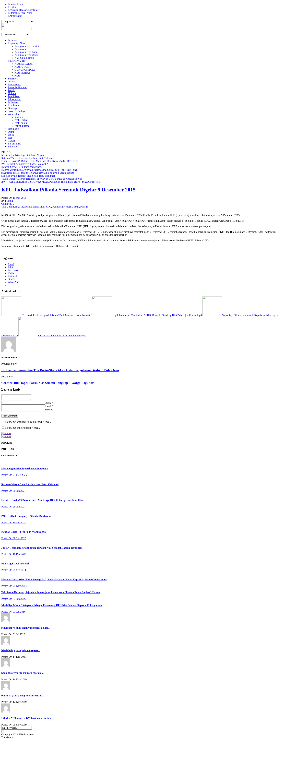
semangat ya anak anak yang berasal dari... (25, 627)
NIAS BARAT (22, 72)
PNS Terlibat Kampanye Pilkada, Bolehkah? (24, 164)
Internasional (14, 84)
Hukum (12, 93)
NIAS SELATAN (23, 63)
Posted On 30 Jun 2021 (13, 490)
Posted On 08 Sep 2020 (13, 538)
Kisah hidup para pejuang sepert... (20, 650)
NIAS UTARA (22, 66)
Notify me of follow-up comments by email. (28, 421)
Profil (11, 134)
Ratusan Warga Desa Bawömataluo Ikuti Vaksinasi (27, 158)
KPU (48, 206)
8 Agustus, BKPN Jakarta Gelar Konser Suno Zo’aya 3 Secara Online (37, 172)
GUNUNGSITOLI (24, 69)
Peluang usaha (21, 125)
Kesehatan (13, 105)
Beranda (12, 40)
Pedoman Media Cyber (20, 12)
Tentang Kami (15, 4)
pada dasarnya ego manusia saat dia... (22, 672)
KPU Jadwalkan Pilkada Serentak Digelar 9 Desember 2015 (68, 190)
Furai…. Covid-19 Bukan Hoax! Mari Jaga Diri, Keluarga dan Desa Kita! (39, 161)
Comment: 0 (7, 203)
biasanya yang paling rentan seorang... (22, 695)
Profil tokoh (20, 122)
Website (49, 409)
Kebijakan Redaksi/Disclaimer (23, 10)
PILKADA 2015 (16, 60)
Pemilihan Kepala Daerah (65, 206)
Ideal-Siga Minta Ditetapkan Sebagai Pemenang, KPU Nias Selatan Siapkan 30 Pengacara (51, 605)
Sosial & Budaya (16, 111)
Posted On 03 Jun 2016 (13, 598)
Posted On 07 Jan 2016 (13, 611)
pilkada (84, 206)
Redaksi (12, 7)
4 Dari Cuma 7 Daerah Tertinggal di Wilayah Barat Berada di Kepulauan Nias (41, 178)
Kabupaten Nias (22, 49)
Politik (11, 90)
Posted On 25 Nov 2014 (14, 585)
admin (9, 200)
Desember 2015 (15, 206)
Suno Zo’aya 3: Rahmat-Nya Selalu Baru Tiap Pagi (28, 175)
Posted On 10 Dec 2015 (13, 554)
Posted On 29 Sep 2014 (13, 570)
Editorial (12, 146)
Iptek (10, 137)
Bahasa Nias (14, 143)
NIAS (17, 75)
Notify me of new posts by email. (22, 427)
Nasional (12, 81)
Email (48, 406)
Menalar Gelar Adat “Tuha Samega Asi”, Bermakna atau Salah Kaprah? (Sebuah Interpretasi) (54, 579)
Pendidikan (14, 96)
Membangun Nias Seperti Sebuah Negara (22, 155)
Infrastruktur (14, 99)
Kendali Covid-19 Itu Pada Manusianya (22, 166)
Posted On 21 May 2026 (14, 474)
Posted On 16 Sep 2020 (13, 522)
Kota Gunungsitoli (24, 57)
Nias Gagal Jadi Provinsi (15, 563)
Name (48, 402)
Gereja (11, 140)
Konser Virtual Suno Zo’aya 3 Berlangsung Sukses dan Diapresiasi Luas (39, 169)
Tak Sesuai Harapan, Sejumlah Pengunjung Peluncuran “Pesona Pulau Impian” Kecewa (50, 592)
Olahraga (12, 108)
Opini (11, 131)
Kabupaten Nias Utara (26, 55)
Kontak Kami (15, 15)
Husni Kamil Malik (34, 206)
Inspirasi (18, 117)
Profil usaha (20, 120)
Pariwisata (13, 102)
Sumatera (13, 78)
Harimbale (13, 128)
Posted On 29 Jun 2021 (13, 506)
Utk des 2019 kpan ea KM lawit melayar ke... (26, 718)
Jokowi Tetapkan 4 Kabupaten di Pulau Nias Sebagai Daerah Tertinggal (41, 547)
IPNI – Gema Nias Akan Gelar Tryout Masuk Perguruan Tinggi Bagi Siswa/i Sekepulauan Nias (51, 181)
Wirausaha (13, 114)
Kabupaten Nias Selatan (26, 46)
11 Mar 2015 (19, 197)
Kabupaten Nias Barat (25, 52)
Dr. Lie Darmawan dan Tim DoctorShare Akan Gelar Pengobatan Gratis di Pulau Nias (60, 370)
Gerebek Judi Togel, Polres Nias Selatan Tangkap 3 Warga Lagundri (47, 382)
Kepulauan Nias (16, 43)
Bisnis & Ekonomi (17, 87)
